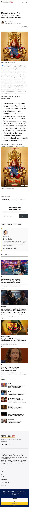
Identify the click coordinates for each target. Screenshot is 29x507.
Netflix (4, 306)
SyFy (15, 224)
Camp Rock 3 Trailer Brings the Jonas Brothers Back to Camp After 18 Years (13, 340)
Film (10, 383)
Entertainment (5, 482)
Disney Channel (6, 336)
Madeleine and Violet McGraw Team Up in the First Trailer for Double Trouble (17, 393)
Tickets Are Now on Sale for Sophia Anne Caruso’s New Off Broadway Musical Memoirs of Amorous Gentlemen (17, 401)
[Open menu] (26, 2)
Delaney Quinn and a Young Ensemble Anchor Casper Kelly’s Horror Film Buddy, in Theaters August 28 (16, 386)
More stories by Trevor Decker (10, 248)
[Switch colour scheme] (22, 2)
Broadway (4, 485)
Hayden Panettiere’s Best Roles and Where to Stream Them (15, 422)
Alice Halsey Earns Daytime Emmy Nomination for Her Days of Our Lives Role (10, 368)
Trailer (19, 224)
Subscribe (23, 216)
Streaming (11, 412)
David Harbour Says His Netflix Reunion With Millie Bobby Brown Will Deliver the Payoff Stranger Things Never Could (14, 310)
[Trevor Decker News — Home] (7, 2)
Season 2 (9, 224)
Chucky (3, 224)
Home (2, 7)
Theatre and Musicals (14, 398)
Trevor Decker (10, 21)
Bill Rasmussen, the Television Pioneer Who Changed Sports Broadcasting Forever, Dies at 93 (11, 281)
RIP (2, 276)
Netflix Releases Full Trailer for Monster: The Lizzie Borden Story (15, 408)
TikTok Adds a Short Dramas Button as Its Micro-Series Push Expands (16, 415)
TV (6, 7)
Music (2, 477)
